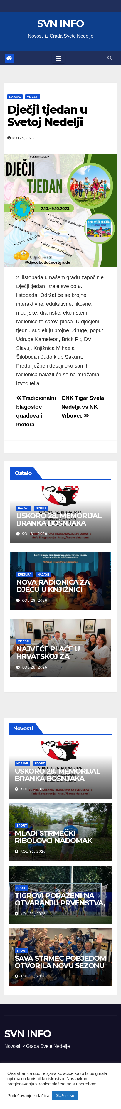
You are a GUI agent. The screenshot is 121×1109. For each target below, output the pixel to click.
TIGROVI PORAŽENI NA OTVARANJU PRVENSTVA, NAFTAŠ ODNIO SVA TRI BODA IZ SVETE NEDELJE (60, 906)
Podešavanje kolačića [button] (28, 1095)
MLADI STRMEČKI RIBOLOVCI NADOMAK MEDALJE (53, 840)
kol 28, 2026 (34, 600)
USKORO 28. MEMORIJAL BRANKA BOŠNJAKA (59, 519)
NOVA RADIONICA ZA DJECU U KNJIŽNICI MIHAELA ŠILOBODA (53, 589)
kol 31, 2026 (34, 534)
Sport (41, 508)
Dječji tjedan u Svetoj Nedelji (47, 116)
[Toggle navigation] (58, 58)
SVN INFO (60, 23)
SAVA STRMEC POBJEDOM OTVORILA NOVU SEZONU (60, 962)
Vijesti (32, 96)
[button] (110, 58)
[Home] (9, 58)
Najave (15, 96)
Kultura (24, 574)
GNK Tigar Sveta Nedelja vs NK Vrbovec (82, 407)
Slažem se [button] (65, 1095)
